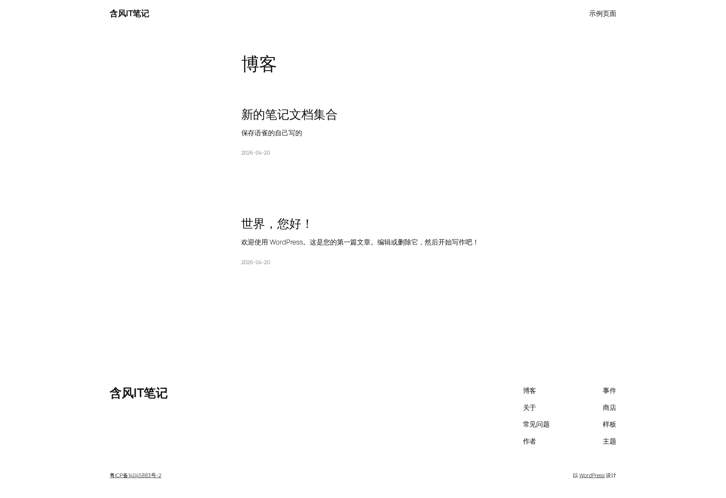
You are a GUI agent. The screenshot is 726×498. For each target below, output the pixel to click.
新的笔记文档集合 (289, 114)
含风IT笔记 (129, 13)
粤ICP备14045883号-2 (135, 475)
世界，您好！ (277, 223)
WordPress (592, 475)
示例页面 (602, 13)
